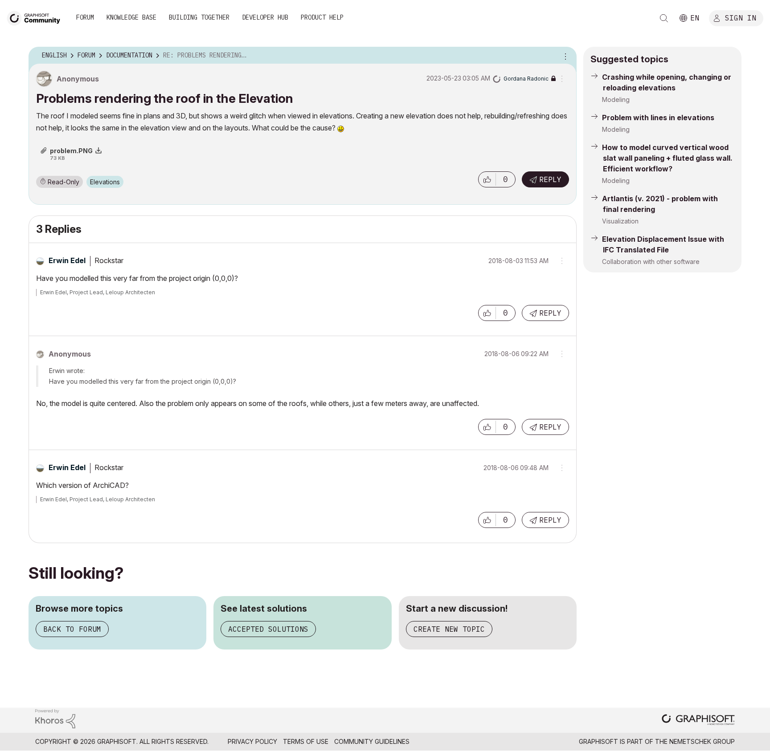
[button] (487, 179)
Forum (85, 17)
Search (664, 18)
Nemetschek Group (702, 741)
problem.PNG (71, 150)
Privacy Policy (252, 741)
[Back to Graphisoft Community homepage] (36, 17)
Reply (550, 179)
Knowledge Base (131, 17)
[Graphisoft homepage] (698, 720)
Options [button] (564, 56)
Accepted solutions (268, 629)
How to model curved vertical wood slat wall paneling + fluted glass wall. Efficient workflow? (667, 158)
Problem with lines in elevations (658, 117)
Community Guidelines (372, 741)
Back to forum (72, 629)
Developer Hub (265, 17)
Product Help (322, 17)
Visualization (620, 221)
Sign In (740, 17)
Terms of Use (305, 741)
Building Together (199, 17)
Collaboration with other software (651, 261)
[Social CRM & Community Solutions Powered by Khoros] (55, 718)
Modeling (616, 99)
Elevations (105, 182)
